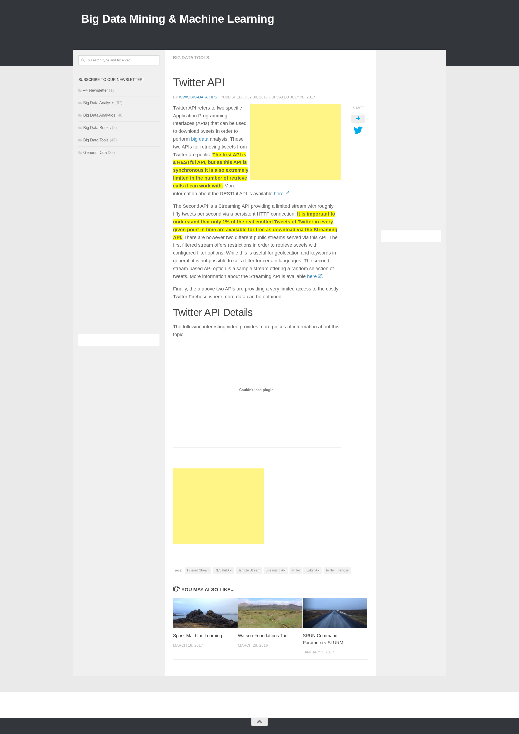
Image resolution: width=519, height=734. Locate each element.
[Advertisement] (339, 32)
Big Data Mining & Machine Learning (177, 18)
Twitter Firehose (337, 570)
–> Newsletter (95, 90)
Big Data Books (97, 127)
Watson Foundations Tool (263, 635)
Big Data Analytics (99, 115)
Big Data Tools (191, 57)
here (279, 193)
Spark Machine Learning (197, 635)
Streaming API (275, 570)
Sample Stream (249, 570)
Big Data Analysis (98, 102)
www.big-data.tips (198, 97)
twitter (295, 570)
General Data (95, 152)
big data (199, 139)
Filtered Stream (198, 570)
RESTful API (223, 570)
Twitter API (312, 570)
